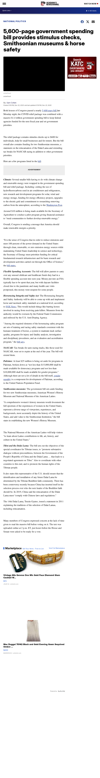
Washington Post (54, 204)
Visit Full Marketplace (57, 548)
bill (39, 161)
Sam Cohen (11, 103)
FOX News (11, 306)
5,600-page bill (49, 110)
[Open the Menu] (4, 3)
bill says (20, 341)
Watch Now (90, 4)
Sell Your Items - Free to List (33, 549)
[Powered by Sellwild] (61, 691)
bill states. (11, 265)
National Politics (14, 21)
